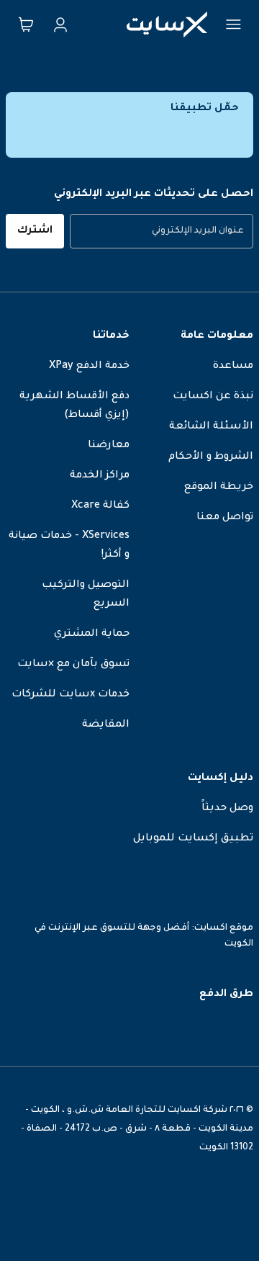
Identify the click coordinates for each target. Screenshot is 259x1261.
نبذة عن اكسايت (213, 397)
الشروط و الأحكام (210, 457)
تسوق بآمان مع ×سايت (73, 664)
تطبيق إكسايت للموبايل (193, 839)
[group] (161, 231)
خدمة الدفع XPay (89, 366)
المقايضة (106, 725)
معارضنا (109, 446)
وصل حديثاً (227, 809)
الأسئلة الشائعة (211, 427)
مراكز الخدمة (100, 476)
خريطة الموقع (218, 487)
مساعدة (233, 366)
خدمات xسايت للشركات (71, 695)
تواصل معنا (224, 518)
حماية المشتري (92, 634)
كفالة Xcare (100, 506)
